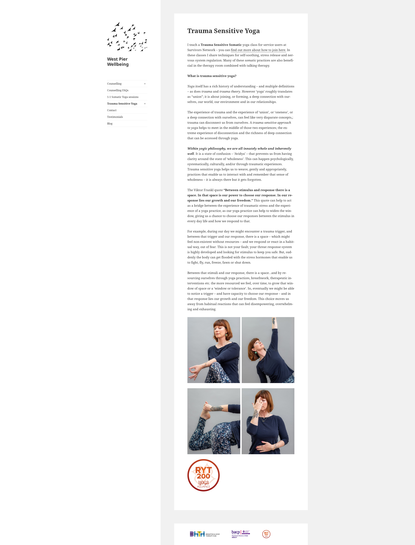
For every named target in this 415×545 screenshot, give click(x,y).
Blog (110, 123)
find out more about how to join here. (258, 50)
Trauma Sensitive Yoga (122, 103)
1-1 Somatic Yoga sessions (122, 97)
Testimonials (115, 117)
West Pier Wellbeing (118, 61)
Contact (112, 110)
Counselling (114, 83)
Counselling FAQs (117, 90)
